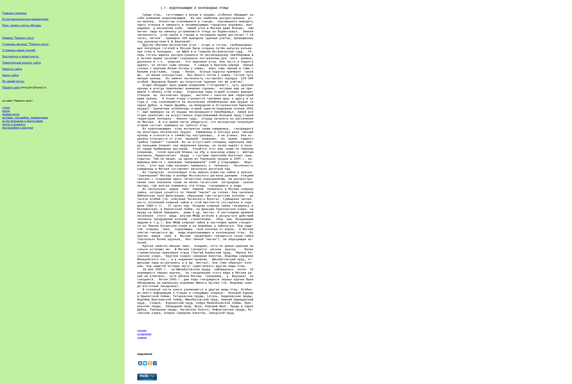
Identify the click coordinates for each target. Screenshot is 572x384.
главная (142, 337)
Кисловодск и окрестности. (20, 56)
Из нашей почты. (13, 81)
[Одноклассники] (150, 363)
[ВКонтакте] (140, 363)
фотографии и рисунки (17, 127)
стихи (6, 107)
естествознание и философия (22, 121)
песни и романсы (13, 124)
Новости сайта (12, 69)
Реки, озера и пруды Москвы (21, 25)
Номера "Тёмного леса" (18, 38)
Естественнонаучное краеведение (25, 19)
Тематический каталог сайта (21, 62)
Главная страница (14, 13)
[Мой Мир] (155, 363)
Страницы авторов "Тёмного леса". (26, 44)
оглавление (144, 334)
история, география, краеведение (25, 117)
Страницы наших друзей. (19, 50)
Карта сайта (10, 75)
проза (6, 111)
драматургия (10, 114)
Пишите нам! (11, 87)
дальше (141, 330)
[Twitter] (145, 363)
